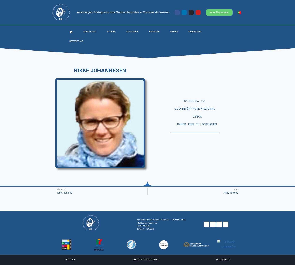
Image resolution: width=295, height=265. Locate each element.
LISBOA (197, 116)
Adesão (174, 32)
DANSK (181, 124)
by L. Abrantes (223, 260)
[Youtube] (198, 12)
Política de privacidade (146, 259)
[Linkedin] (184, 12)
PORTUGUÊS (209, 124)
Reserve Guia (194, 32)
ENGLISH (193, 124)
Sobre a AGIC (89, 32)
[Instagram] (191, 12)
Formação (154, 32)
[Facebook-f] (177, 12)
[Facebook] (206, 224)
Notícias (111, 32)
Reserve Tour (76, 41)
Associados (132, 32)
